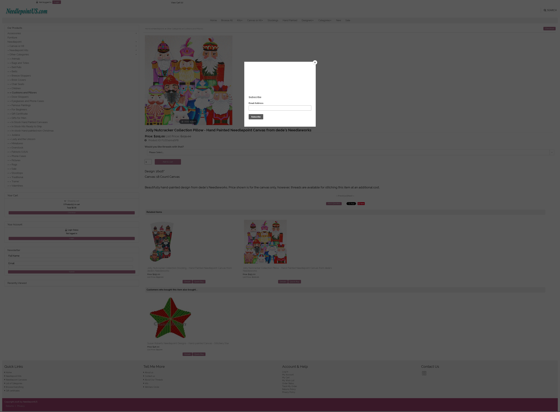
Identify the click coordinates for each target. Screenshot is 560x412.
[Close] (315, 62)
